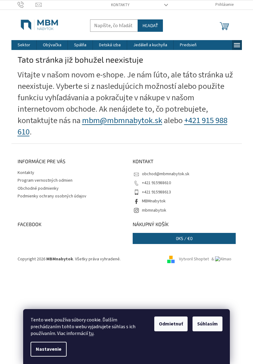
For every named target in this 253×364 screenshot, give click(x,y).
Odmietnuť (171, 324)
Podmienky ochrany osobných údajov (52, 196)
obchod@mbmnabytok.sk (165, 174)
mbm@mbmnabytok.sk (122, 120)
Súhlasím (207, 324)
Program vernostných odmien (45, 180)
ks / (184, 238)
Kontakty (120, 5)
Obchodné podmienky (38, 188)
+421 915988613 (156, 192)
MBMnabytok (154, 201)
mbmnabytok (154, 210)
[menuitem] (23, 45)
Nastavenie (48, 349)
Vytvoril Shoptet (194, 259)
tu (91, 333)
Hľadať (150, 25)
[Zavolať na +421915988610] (27, 4)
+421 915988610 (156, 183)
